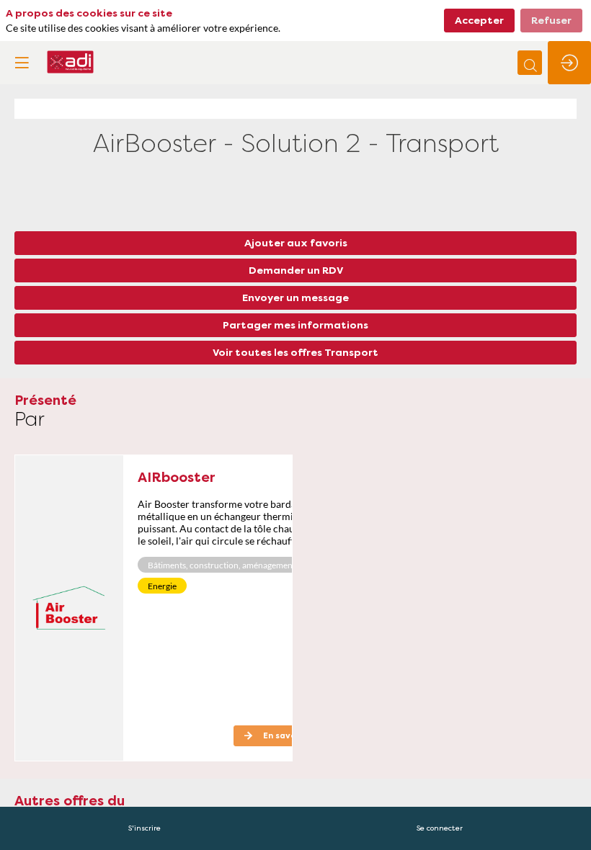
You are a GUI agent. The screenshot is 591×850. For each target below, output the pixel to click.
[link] (144, 828)
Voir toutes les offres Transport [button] (295, 352)
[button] (21, 62)
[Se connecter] (569, 62)
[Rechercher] (529, 62)
